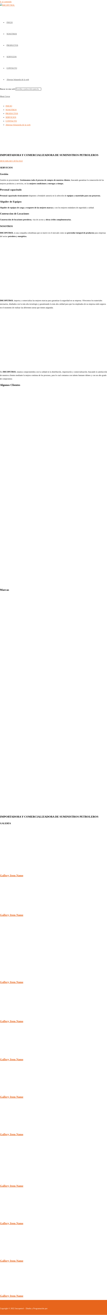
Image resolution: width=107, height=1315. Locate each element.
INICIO (9, 106)
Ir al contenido (6, 2)
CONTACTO (11, 121)
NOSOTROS (11, 110)
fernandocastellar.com (56, 1308)
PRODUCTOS (12, 113)
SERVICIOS (11, 117)
